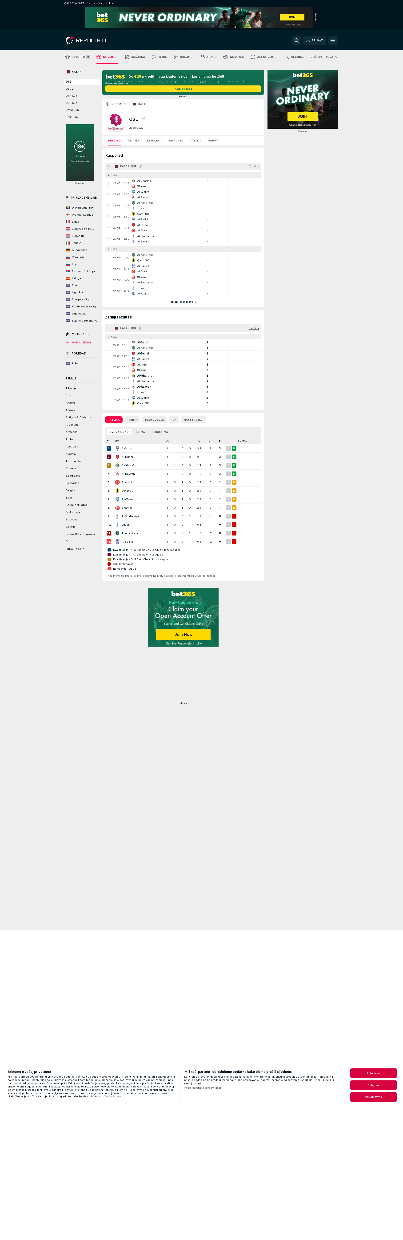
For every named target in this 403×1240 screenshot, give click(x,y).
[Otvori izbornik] (333, 40)
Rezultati (154, 140)
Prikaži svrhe (373, 1097)
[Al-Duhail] (117, 457)
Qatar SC (127, 491)
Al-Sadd (127, 448)
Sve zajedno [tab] (119, 432)
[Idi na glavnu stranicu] (98, 40)
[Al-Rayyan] (117, 473)
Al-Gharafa (129, 465)
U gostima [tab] (160, 432)
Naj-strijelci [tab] (193, 419)
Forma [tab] (132, 419)
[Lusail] (117, 524)
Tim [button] (117, 440)
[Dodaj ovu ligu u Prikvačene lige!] (143, 119)
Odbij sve (373, 1085)
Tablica (196, 140)
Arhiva (213, 140)
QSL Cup (71, 103)
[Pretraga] (296, 40)
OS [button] (167, 440)
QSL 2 (70, 89)
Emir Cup (72, 117)
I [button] (189, 440)
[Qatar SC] (117, 490)
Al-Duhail (128, 457)
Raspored (175, 140)
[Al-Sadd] (117, 448)
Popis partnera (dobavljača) (202, 1087)
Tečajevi (133, 140)
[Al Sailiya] (117, 541)
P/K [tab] (174, 419)
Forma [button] (242, 440)
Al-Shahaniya (130, 516)
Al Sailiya (128, 542)
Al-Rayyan (128, 474)
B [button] (220, 440)
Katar (143, 104)
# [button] (108, 440)
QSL (68, 82)
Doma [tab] (140, 432)
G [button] (199, 440)
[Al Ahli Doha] (117, 533)
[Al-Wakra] (117, 499)
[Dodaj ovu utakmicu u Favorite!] (109, 183)
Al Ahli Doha (130, 533)
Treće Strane (112, 1096)
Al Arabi (127, 482)
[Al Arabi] (117, 482)
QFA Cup (71, 96)
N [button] (182, 440)
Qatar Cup (72, 110)
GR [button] (210, 440)
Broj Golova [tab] (154, 419)
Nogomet (118, 104)
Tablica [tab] (114, 419)
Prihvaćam (373, 1073)
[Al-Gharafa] (117, 465)
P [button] (175, 440)
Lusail (126, 525)
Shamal (127, 508)
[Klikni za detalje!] (183, 183)
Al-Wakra (128, 499)
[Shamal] (117, 507)
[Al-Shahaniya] (117, 516)
